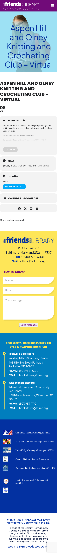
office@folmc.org (32, 261)
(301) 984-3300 (28, 370)
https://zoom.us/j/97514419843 (32, 140)
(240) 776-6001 (33, 257)
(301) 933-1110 (27, 403)
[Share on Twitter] (25, 208)
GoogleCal (30, 198)
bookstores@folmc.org (33, 375)
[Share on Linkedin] (31, 208)
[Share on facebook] (19, 208)
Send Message (28, 324)
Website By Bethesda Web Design (28, 546)
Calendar (14, 198)
